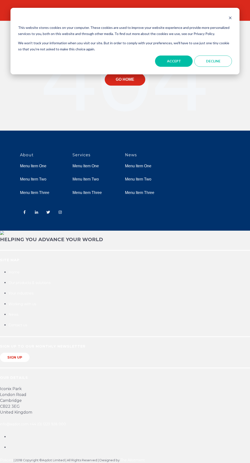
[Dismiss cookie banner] (230, 18)
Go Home (125, 79)
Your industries (21, 293)
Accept (174, 61)
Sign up (14, 357)
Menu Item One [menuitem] (33, 166)
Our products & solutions (30, 283)
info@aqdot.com (14, 424)
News (13, 314)
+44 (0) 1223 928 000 (48, 424)
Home (14, 272)
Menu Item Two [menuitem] (33, 179)
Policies (6, 460)
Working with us (22, 304)
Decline (213, 61)
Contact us (18, 325)
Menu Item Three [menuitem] (34, 193)
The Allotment (132, 460)
